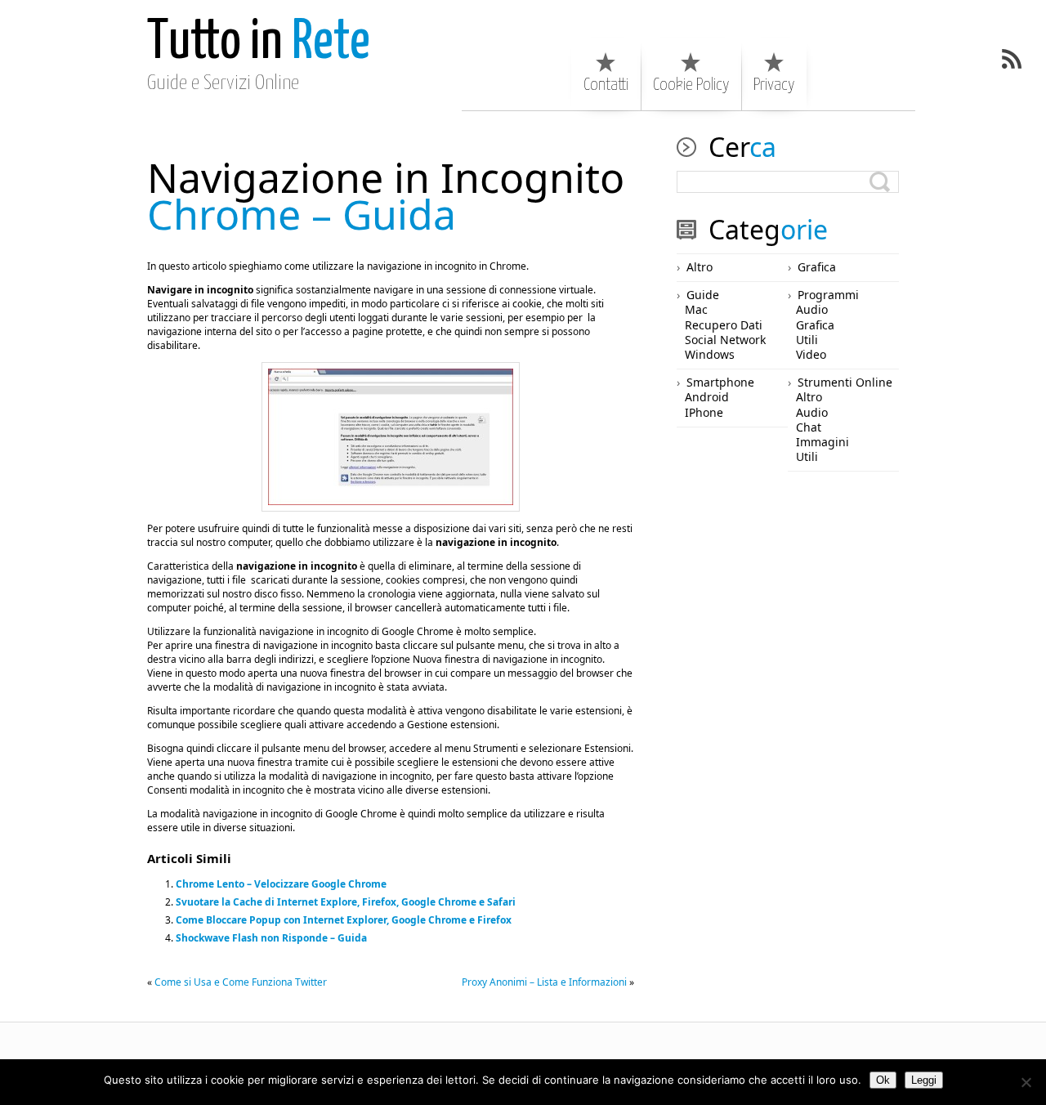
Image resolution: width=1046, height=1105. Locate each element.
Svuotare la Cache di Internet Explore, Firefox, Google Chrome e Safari (346, 902)
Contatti (605, 85)
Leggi (923, 1080)
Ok (883, 1080)
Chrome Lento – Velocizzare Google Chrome (281, 884)
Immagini (822, 442)
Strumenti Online (845, 382)
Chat (808, 427)
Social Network (725, 339)
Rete (258, 42)
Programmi (828, 294)
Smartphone (720, 382)
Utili (807, 339)
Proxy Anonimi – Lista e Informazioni (544, 982)
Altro (699, 267)
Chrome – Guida (385, 196)
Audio (812, 309)
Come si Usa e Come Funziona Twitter (240, 982)
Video (811, 354)
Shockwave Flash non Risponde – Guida (271, 938)
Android (707, 397)
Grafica (817, 267)
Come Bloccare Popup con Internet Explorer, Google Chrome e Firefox (344, 920)
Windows (710, 354)
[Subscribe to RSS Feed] (1011, 59)
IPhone (704, 412)
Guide (702, 294)
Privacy (773, 85)
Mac (696, 309)
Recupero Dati (723, 325)
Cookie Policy (691, 85)
